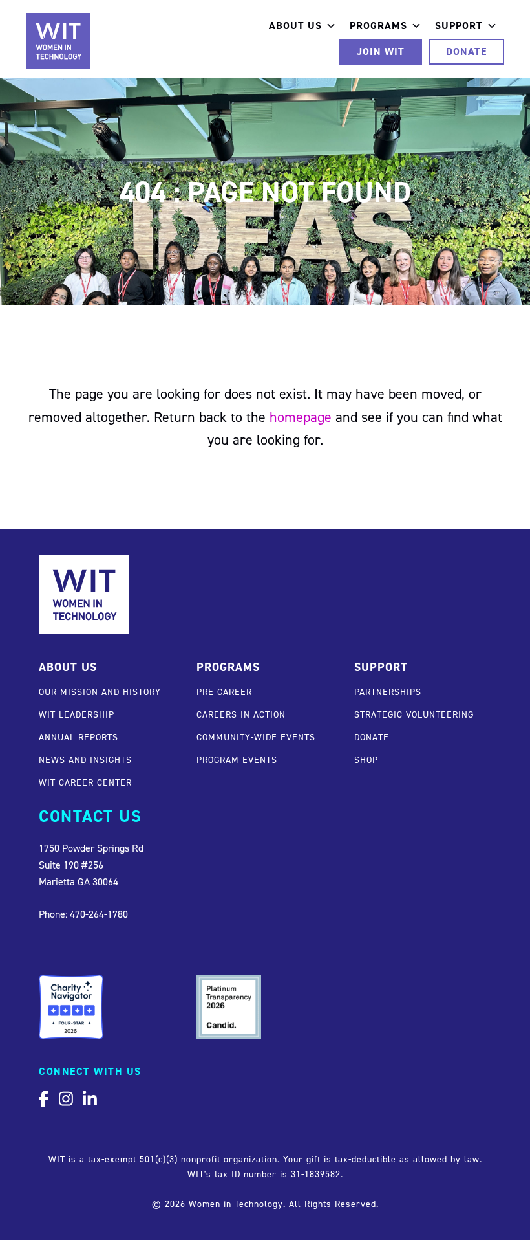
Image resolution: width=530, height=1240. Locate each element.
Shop (366, 759)
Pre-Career (224, 691)
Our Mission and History (100, 691)
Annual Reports (78, 736)
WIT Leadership (76, 714)
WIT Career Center (85, 782)
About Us (295, 25)
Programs (378, 25)
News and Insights (85, 759)
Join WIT (381, 51)
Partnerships (387, 691)
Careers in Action (241, 714)
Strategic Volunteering (414, 714)
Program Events (236, 759)
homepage (301, 416)
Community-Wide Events (255, 736)
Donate (466, 51)
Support (459, 25)
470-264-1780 (99, 913)
